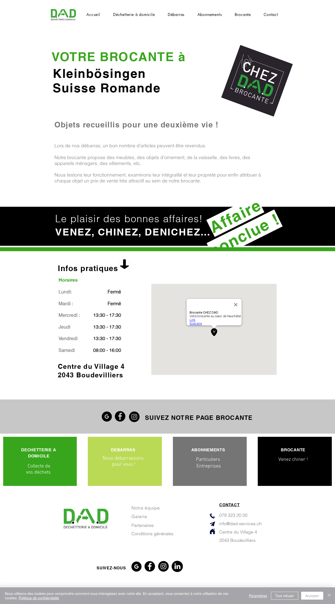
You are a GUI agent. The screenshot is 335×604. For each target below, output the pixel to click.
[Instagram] (134, 417)
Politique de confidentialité (39, 597)
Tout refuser (284, 595)
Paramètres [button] (258, 595)
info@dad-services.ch (240, 523)
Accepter (312, 595)
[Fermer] (329, 595)
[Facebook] (120, 416)
